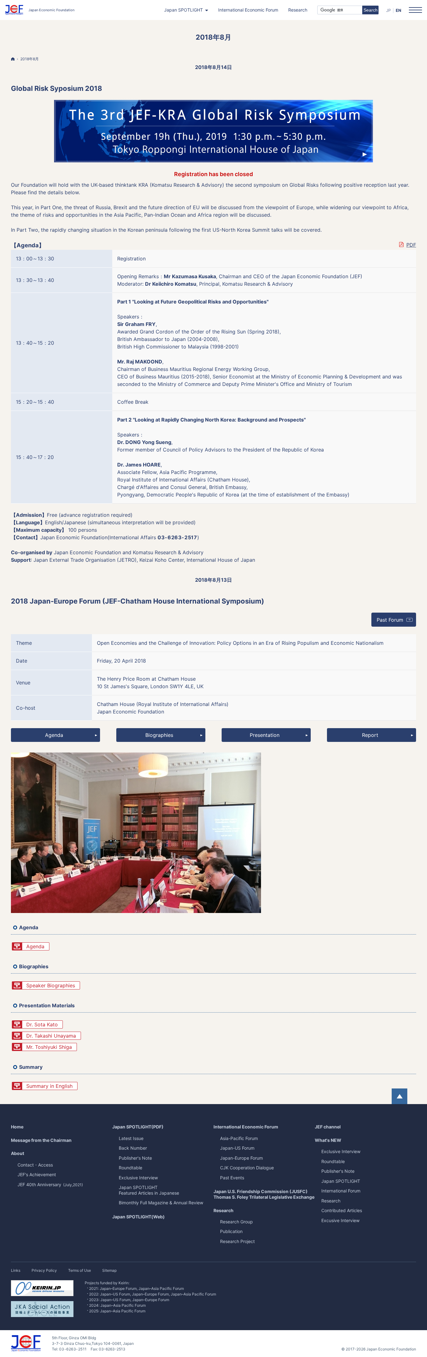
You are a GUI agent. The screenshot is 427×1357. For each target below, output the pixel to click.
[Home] (13, 59)
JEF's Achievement (37, 1174)
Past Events (232, 1177)
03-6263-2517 (177, 537)
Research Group (236, 1221)
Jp (388, 10)
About (17, 1153)
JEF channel (328, 1126)
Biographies (159, 735)
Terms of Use (79, 1270)
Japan (340, 1181)
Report (370, 735)
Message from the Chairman (41, 1140)
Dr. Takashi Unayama (51, 1036)
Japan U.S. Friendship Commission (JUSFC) (264, 1194)
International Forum (340, 1190)
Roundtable (333, 1161)
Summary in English (49, 1086)
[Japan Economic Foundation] (39, 10)
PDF (411, 245)
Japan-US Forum (237, 1148)
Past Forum (396, 622)
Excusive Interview (340, 1220)
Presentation (264, 735)
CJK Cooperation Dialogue (247, 1167)
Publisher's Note (337, 1171)
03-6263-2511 (73, 1349)
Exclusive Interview (340, 1151)
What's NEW (328, 1140)
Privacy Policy (44, 1270)
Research (224, 1210)
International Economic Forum (246, 1126)
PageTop (399, 1096)
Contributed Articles (341, 1210)
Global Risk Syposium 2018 (56, 88)
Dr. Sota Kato (42, 1024)
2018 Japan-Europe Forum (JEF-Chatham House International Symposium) (137, 601)
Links (15, 1270)
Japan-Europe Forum (241, 1158)
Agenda (54, 735)
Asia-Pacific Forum (239, 1138)
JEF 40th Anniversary (50, 1184)
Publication (231, 1231)
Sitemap (109, 1270)
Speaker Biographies (50, 985)
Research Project (237, 1241)
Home (17, 1126)
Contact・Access (35, 1164)
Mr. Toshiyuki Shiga (49, 1047)
